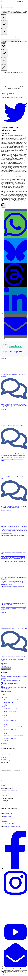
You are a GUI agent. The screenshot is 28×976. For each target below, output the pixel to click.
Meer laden (3, 663)
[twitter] (15, 920)
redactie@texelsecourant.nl (10, 790)
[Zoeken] (15, 37)
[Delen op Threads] (15, 286)
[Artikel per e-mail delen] (15, 337)
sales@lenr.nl (7, 816)
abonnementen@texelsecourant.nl (12, 826)
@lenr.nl (8, 801)
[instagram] (15, 896)
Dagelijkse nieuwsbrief (6, 669)
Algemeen (12, 133)
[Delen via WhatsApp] (15, 237)
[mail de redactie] (15, 966)
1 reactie (3, 207)
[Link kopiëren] (4, 339)
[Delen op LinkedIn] (15, 313)
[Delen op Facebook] (4, 210)
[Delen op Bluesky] (15, 262)
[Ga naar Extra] (25, 11)
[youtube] (15, 942)
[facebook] (15, 868)
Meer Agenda (4, 743)
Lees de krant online (5, 667)
